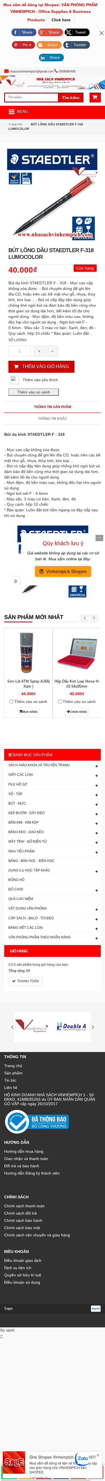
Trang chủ (13, 1065)
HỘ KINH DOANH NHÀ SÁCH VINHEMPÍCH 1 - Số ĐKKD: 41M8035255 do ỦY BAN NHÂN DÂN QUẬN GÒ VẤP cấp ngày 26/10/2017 (49, 1099)
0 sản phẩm (23, 965)
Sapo (8, 1308)
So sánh (7, 1330)
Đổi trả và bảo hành (21, 1166)
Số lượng (17, 340)
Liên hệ (10, 1087)
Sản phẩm (13, 1073)
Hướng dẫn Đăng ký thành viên (32, 1173)
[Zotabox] (1, 1336)
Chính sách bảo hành (23, 1220)
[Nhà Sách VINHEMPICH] (52, 82)
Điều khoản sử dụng (22, 1282)
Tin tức (10, 1080)
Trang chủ (15, 124)
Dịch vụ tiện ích (17, 1268)
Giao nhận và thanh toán (26, 1158)
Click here (61, 20)
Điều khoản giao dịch (22, 1260)
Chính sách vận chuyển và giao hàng (37, 1235)
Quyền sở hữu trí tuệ (22, 1275)
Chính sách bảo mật (22, 1227)
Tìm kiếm (70, 97)
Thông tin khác (52, 419)
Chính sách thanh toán (24, 1206)
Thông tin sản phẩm (52, 407)
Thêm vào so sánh (30, 701)
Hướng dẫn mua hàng (23, 1151)
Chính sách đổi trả (20, 1213)
